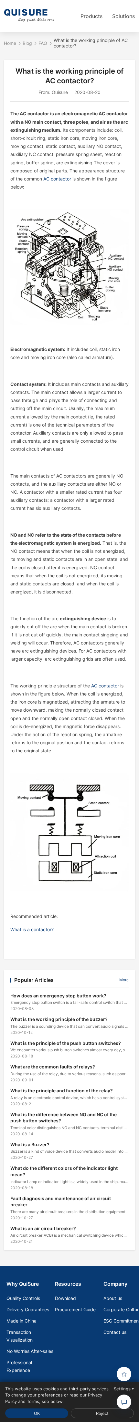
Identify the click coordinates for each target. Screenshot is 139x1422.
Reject (102, 1413)
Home (10, 43)
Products (91, 16)
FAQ (42, 43)
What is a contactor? (32, 929)
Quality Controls (23, 1298)
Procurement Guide (75, 1309)
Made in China (21, 1321)
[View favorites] (124, 1374)
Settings (124, 1388)
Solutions (123, 16)
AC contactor (57, 178)
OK (37, 1413)
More (124, 979)
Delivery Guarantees (27, 1309)
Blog (27, 43)
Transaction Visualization (19, 1336)
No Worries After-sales (29, 1351)
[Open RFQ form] (124, 1402)
